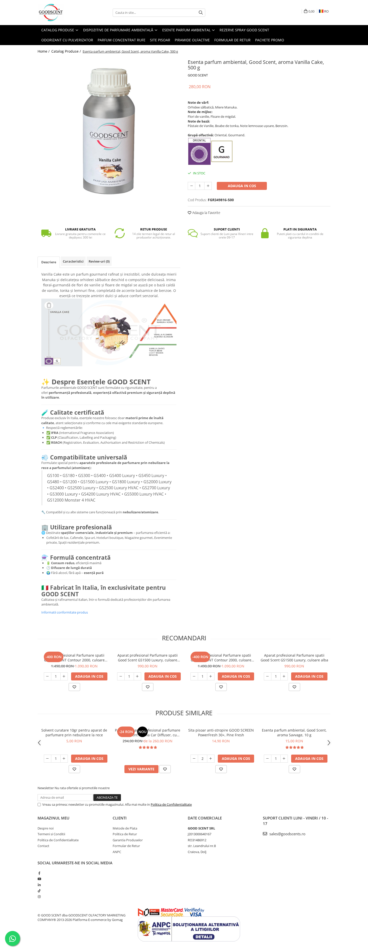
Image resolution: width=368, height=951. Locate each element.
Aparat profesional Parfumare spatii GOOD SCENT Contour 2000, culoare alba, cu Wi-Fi (221, 657)
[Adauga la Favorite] (74, 687)
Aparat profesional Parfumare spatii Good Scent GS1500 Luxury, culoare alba (294, 657)
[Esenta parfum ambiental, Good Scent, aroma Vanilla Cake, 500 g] (109, 129)
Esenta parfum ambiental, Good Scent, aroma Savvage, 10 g (294, 732)
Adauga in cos (242, 185)
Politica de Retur (125, 834)
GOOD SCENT (198, 75)
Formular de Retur (232, 40)
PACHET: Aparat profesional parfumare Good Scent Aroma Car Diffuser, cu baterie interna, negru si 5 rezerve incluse (147, 732)
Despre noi (46, 828)
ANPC (117, 852)
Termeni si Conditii (51, 834)
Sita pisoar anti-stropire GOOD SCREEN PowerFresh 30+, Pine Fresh (221, 732)
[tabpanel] (109, 129)
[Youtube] (39, 879)
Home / (44, 51)
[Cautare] (200, 13)
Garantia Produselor (128, 840)
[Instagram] (39, 896)
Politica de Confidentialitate (171, 804)
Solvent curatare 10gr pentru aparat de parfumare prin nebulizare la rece (74, 732)
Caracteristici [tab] (73, 261)
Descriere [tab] (48, 262)
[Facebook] (39, 873)
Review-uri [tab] (99, 261)
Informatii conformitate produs (64, 612)
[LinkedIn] (39, 885)
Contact (43, 846)
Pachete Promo (269, 40)
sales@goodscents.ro (286, 833)
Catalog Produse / (66, 51)
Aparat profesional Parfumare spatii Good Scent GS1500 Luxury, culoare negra (147, 657)
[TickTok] (39, 890)
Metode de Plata (125, 828)
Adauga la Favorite (205, 212)
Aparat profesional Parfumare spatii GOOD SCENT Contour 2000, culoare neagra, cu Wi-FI (74, 657)
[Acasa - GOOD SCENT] (63, 12)
